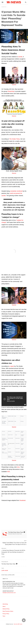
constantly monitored (16, 191)
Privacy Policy (6, 613)
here (18, 467)
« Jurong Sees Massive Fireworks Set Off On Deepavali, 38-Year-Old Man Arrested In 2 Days (13, 552)
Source (14, 84)
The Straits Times (14, 139)
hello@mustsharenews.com (9, 592)
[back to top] (24, 620)
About (4, 606)
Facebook (22, 500)
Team (4, 616)
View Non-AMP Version (18, 624)
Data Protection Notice (8, 611)
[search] (26, 2)
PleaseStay (11, 91)
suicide (20, 56)
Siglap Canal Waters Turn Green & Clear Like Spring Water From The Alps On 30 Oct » (14, 543)
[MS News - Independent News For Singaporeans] (14, 2)
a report (11, 366)
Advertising (5, 604)
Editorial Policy (6, 608)
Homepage (3, 6)
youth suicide (4, 570)
